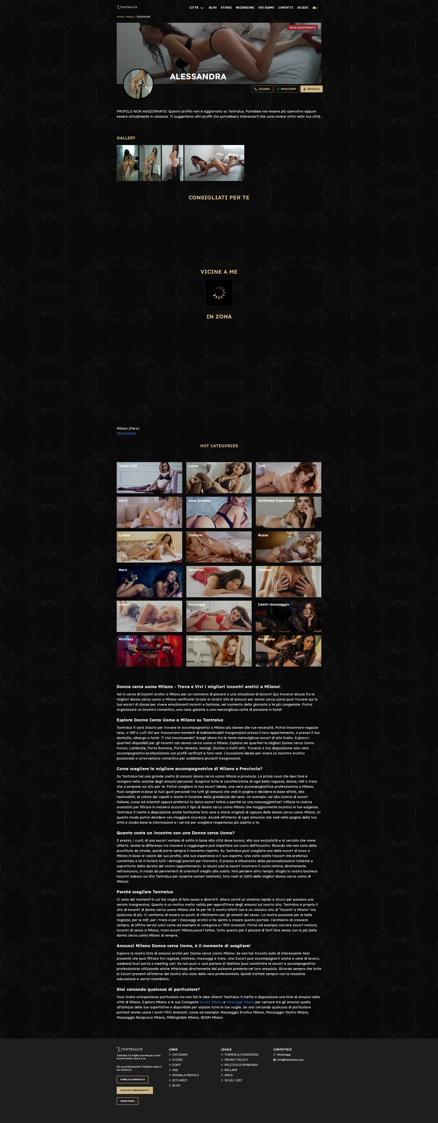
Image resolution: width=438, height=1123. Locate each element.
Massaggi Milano (240, 1002)
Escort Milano (210, 1002)
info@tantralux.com (290, 1059)
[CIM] (288, 492)
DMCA (228, 1075)
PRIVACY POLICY (236, 1059)
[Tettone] (288, 596)
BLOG (176, 1085)
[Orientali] (219, 596)
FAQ (175, 1070)
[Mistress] (149, 665)
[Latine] (149, 561)
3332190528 (126, 433)
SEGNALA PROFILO (185, 1075)
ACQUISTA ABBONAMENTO (134, 1090)
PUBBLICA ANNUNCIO (132, 1079)
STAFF (176, 1065)
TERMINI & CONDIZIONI (241, 1054)
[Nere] (149, 596)
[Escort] (149, 631)
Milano (130, 16)
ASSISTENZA (127, 1101)
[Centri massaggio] (288, 631)
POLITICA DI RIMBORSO (241, 1065)
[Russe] (288, 561)
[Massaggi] (219, 631)
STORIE (177, 1059)
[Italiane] (219, 561)
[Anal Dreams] (219, 527)
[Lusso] (219, 492)
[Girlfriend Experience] (288, 527)
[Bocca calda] (219, 665)
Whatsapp (284, 1054)
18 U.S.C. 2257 (233, 1080)
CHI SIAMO (180, 1054)
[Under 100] (149, 492)
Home (120, 16)
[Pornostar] (288, 665)
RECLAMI (230, 1070)
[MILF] (149, 527)
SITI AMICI (179, 1080)
